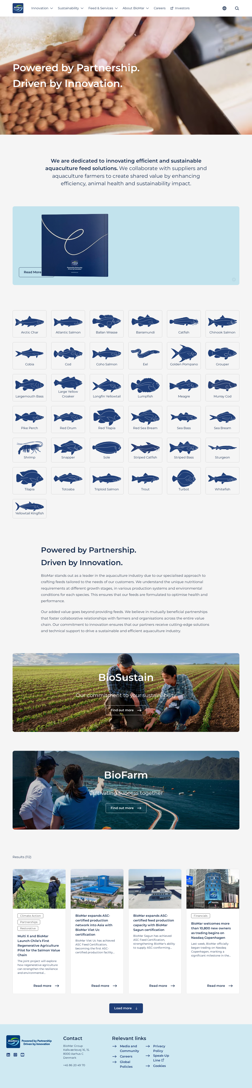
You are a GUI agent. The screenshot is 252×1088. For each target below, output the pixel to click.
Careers (160, 8)
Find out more (122, 710)
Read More (32, 272)
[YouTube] (22, 1055)
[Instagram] (15, 1055)
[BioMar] (18, 8)
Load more (123, 1008)
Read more (42, 986)
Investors (182, 8)
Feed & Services (100, 8)
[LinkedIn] (8, 1055)
